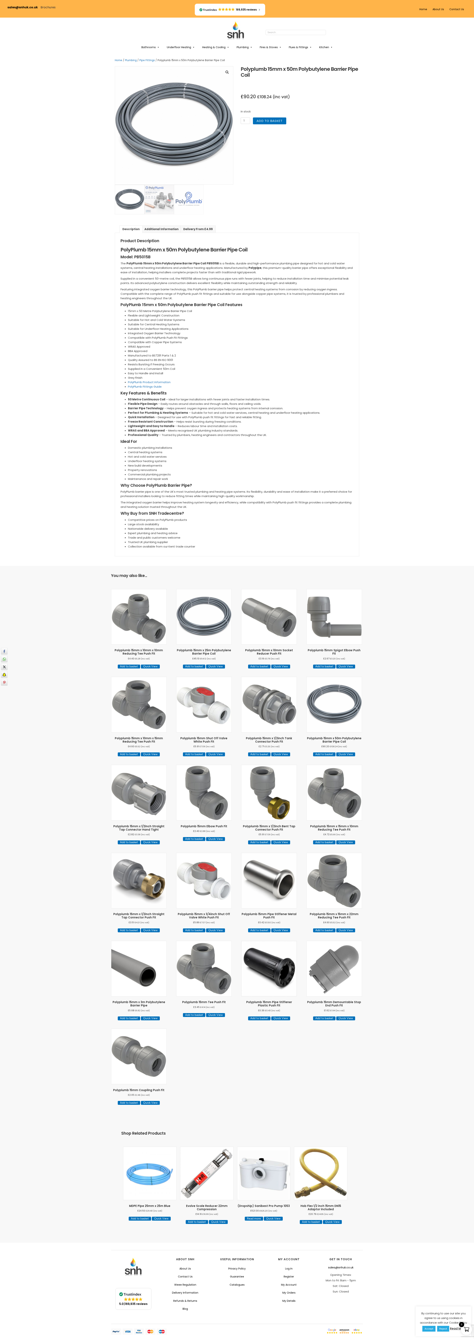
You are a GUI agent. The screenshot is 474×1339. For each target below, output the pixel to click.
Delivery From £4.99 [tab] (198, 229)
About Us (438, 9)
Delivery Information (185, 1293)
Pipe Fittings (147, 60)
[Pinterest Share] (4, 682)
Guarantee (237, 1276)
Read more (254, 1218)
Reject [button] (443, 1328)
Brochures (48, 7)
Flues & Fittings (298, 47)
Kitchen (324, 47)
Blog (185, 1309)
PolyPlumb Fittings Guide (145, 387)
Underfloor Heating (179, 47)
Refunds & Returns (185, 1301)
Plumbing (243, 47)
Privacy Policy (237, 1268)
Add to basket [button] (129, 666)
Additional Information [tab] (161, 229)
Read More (458, 1328)
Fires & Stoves (269, 47)
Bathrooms (148, 47)
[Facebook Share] (4, 651)
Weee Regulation (185, 1285)
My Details (289, 1301)
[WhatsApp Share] (4, 659)
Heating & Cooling (214, 47)
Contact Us (456, 9)
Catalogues (237, 1285)
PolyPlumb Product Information (149, 382)
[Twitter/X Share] (4, 666)
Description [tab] (131, 229)
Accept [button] (429, 1328)
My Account (289, 1285)
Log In (289, 1268)
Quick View (150, 666)
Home (423, 9)
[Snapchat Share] (4, 674)
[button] (329, 33)
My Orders (289, 1293)
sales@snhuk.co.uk (24, 7)
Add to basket (270, 121)
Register (289, 1276)
